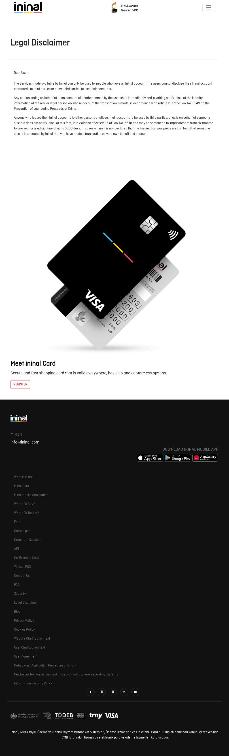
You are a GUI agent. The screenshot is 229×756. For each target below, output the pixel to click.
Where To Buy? (24, 504)
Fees (17, 522)
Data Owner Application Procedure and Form (45, 665)
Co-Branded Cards (27, 558)
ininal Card (21, 486)
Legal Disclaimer (26, 603)
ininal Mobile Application (31, 495)
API (16, 549)
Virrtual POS (22, 567)
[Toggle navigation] (208, 7)
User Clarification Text (29, 647)
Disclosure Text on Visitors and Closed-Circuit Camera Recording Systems (66, 674)
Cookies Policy (24, 629)
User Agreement (25, 656)
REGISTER (20, 384)
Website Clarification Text (32, 638)
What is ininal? (24, 477)
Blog (17, 612)
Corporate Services (27, 540)
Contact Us (22, 576)
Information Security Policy (33, 683)
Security (20, 594)
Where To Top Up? (26, 513)
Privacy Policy (24, 620)
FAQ (17, 585)
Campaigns (22, 531)
